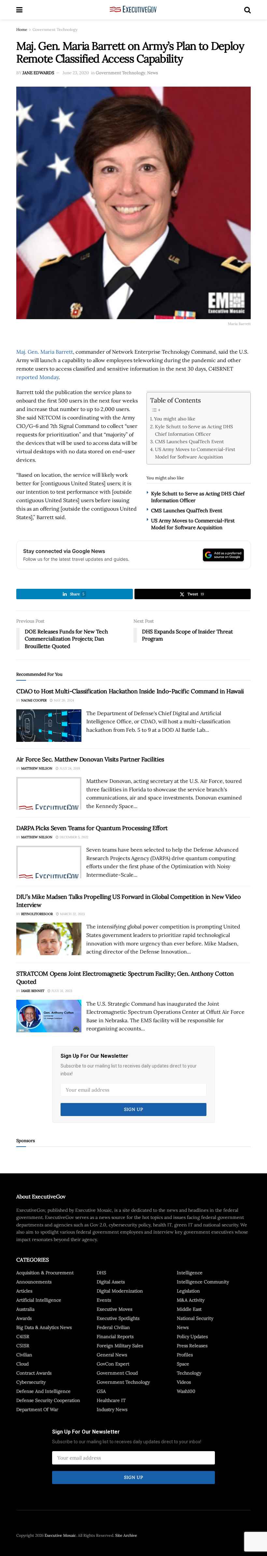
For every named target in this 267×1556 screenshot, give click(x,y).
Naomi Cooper (34, 700)
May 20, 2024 (63, 700)
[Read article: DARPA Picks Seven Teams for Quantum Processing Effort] (48, 862)
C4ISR (22, 1336)
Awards (24, 1318)
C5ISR (22, 1346)
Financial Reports (115, 1336)
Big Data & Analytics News (44, 1327)
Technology (189, 1373)
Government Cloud (117, 1373)
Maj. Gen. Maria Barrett (44, 351)
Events (104, 1300)
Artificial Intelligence (38, 1300)
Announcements (33, 1282)
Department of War (37, 1409)
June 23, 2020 (76, 73)
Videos (184, 1382)
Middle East (189, 1309)
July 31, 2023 (61, 991)
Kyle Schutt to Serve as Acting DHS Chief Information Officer (194, 430)
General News (112, 1355)
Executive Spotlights (118, 1318)
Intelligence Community (203, 1282)
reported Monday (37, 377)
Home (21, 29)
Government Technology (55, 29)
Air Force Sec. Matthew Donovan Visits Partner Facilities (90, 759)
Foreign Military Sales (120, 1346)
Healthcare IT (111, 1400)
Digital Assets (111, 1282)
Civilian (24, 1355)
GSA (101, 1391)
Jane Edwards (38, 73)
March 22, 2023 (72, 914)
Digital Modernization (120, 1291)
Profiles (185, 1355)
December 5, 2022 (73, 837)
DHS (101, 1273)
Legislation (188, 1291)
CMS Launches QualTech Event (189, 441)
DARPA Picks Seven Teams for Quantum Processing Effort (92, 828)
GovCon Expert (113, 1364)
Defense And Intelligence (43, 1391)
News (152, 73)
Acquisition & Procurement (45, 1273)
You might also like (174, 419)
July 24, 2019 (69, 768)
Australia (25, 1309)
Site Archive (126, 1535)
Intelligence (190, 1273)
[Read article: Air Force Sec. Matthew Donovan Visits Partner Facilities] (48, 793)
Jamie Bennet (32, 991)
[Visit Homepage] (133, 9)
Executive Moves (114, 1309)
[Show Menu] (19, 10)
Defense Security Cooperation (48, 1400)
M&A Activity (190, 1300)
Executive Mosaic (60, 1535)
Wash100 (186, 1391)
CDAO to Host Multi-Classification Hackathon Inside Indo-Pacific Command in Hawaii (130, 691)
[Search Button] (247, 10)
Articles (24, 1291)
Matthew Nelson (36, 768)
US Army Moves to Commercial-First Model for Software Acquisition (195, 453)
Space (183, 1364)
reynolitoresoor (37, 914)
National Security (195, 1318)
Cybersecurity (31, 1382)
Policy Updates (192, 1336)
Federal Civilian (113, 1327)
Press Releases (192, 1346)
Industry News (112, 1409)
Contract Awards (33, 1373)
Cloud (22, 1364)
